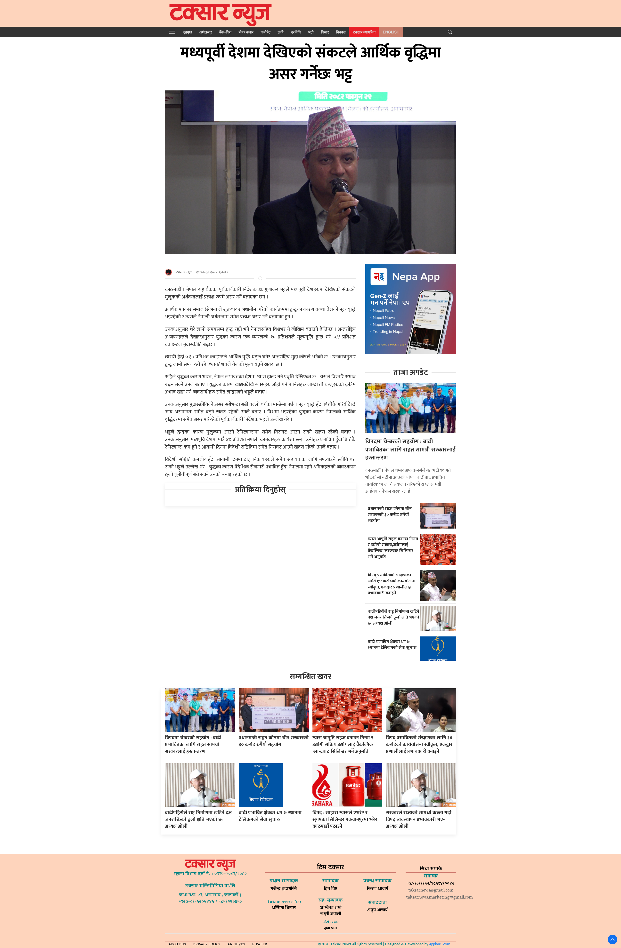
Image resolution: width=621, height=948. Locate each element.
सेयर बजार (246, 32)
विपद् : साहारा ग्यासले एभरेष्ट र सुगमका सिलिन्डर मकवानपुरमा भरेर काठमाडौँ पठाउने (344, 819)
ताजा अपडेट (410, 372)
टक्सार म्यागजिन (364, 32)
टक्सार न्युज (184, 272)
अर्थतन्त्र (205, 32)
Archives (236, 944)
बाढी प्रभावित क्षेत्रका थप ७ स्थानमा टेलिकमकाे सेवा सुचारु (392, 644)
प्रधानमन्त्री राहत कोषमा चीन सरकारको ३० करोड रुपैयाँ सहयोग (390, 514)
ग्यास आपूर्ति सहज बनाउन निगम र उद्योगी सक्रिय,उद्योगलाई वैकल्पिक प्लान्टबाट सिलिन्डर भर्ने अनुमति (393, 547)
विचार (325, 32)
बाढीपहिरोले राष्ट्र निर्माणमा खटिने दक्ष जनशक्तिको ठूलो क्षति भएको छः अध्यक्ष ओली (393, 617)
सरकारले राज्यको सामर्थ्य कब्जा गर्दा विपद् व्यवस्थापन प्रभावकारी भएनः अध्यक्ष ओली (418, 819)
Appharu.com (439, 944)
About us (177, 944)
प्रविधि (296, 32)
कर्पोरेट (265, 32)
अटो (311, 32)
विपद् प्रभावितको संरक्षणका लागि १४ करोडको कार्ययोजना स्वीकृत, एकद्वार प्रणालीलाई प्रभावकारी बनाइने (391, 583)
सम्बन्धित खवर (310, 676)
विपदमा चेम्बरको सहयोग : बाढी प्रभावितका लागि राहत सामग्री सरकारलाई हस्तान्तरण (410, 450)
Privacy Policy (206, 944)
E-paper (259, 944)
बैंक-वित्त (225, 32)
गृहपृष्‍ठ (187, 32)
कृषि (281, 32)
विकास (341, 32)
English (391, 32)
